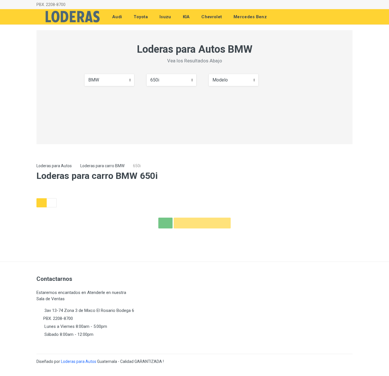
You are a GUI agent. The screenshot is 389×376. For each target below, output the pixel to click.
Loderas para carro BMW (102, 166)
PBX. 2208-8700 (50, 5)
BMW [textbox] (93, 80)
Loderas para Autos (54, 166)
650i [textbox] (154, 80)
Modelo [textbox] (220, 80)
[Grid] (41, 202)
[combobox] (109, 80)
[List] (51, 202)
